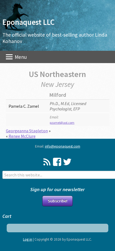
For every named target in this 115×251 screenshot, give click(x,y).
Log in (27, 239)
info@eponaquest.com (62, 146)
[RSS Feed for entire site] (47, 162)
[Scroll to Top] (103, 233)
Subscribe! (57, 200)
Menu (20, 57)
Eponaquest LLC (28, 22)
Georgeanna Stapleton (27, 130)
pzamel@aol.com (62, 123)
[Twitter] (67, 162)
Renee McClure (22, 136)
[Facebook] (57, 162)
